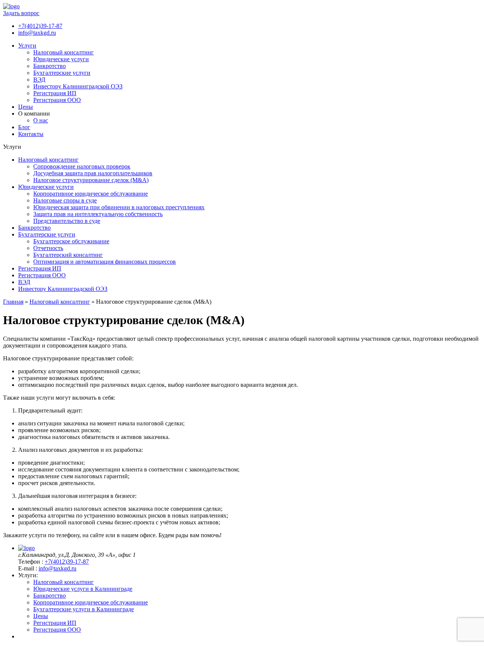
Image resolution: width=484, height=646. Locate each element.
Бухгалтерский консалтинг (68, 255)
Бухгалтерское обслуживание (71, 241)
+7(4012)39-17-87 (40, 26)
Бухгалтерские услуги (61, 73)
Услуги (27, 45)
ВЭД (39, 79)
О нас (40, 120)
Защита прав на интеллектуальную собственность (98, 214)
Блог (24, 127)
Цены (25, 107)
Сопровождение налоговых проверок (81, 166)
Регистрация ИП (54, 93)
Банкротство (49, 66)
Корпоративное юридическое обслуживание (90, 193)
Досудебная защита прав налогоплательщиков (92, 173)
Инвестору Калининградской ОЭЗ (78, 86)
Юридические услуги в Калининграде (82, 589)
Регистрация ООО (57, 100)
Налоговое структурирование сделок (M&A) (91, 180)
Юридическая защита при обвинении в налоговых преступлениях (119, 207)
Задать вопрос (21, 13)
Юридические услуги (61, 59)
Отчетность (48, 248)
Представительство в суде (66, 221)
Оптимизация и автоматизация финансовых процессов (104, 261)
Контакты (30, 134)
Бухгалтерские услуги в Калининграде (83, 609)
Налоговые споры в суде (65, 200)
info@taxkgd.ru (37, 32)
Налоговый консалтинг (63, 52)
